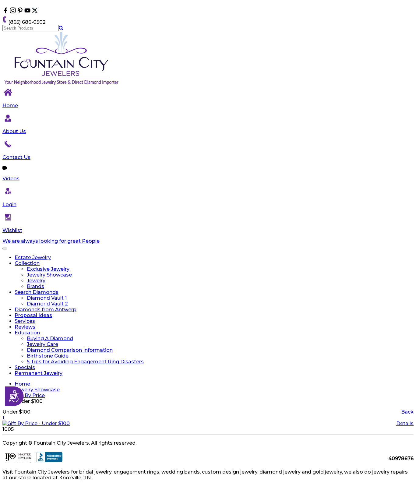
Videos (10, 179)
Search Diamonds (36, 292)
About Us (14, 131)
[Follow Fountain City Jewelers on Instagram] (13, 12)
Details (405, 423)
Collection (27, 263)
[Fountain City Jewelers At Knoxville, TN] (61, 84)
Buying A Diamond (50, 338)
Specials (25, 367)
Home (10, 105)
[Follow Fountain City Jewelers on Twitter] (35, 12)
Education (27, 333)
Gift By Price (30, 395)
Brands (35, 286)
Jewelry (36, 281)
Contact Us (16, 157)
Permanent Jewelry (38, 373)
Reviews (25, 327)
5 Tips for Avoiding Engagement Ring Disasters (85, 362)
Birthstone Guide (48, 356)
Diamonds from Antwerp (45, 309)
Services (25, 321)
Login (9, 204)
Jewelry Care (42, 344)
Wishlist (12, 230)
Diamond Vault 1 (47, 298)
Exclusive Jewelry (48, 269)
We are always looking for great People (51, 241)
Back (407, 412)
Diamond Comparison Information (70, 350)
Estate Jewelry (33, 257)
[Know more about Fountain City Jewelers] (27, 12)
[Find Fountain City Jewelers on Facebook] (5, 12)
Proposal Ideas (33, 315)
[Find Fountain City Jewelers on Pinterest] (20, 12)
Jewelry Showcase (49, 275)
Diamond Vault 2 (47, 304)
